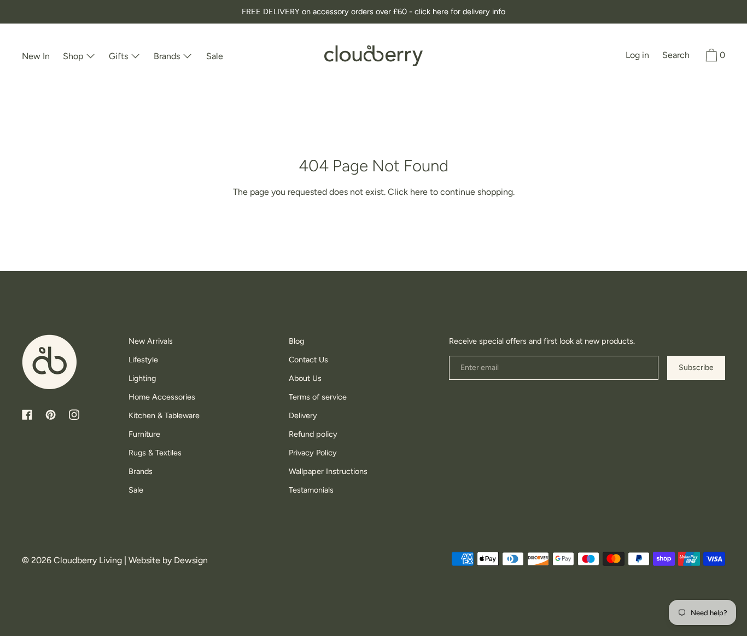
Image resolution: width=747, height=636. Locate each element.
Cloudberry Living (88, 560)
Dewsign (191, 560)
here (419, 192)
